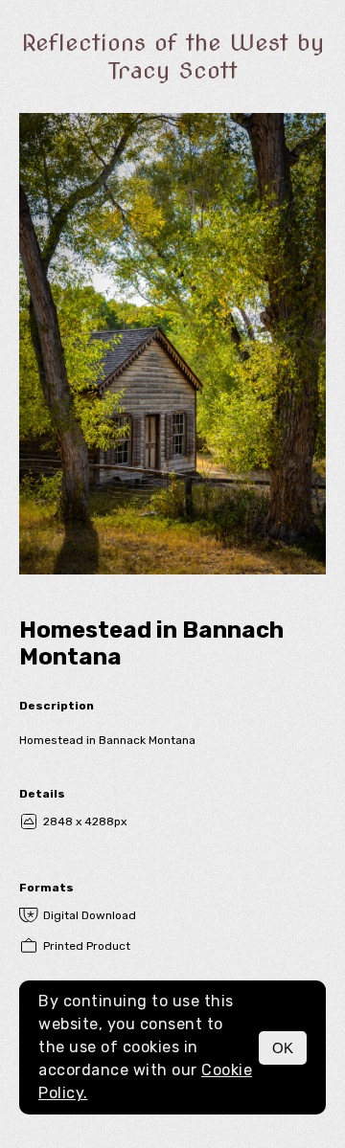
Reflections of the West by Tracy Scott (173, 56)
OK (282, 1048)
